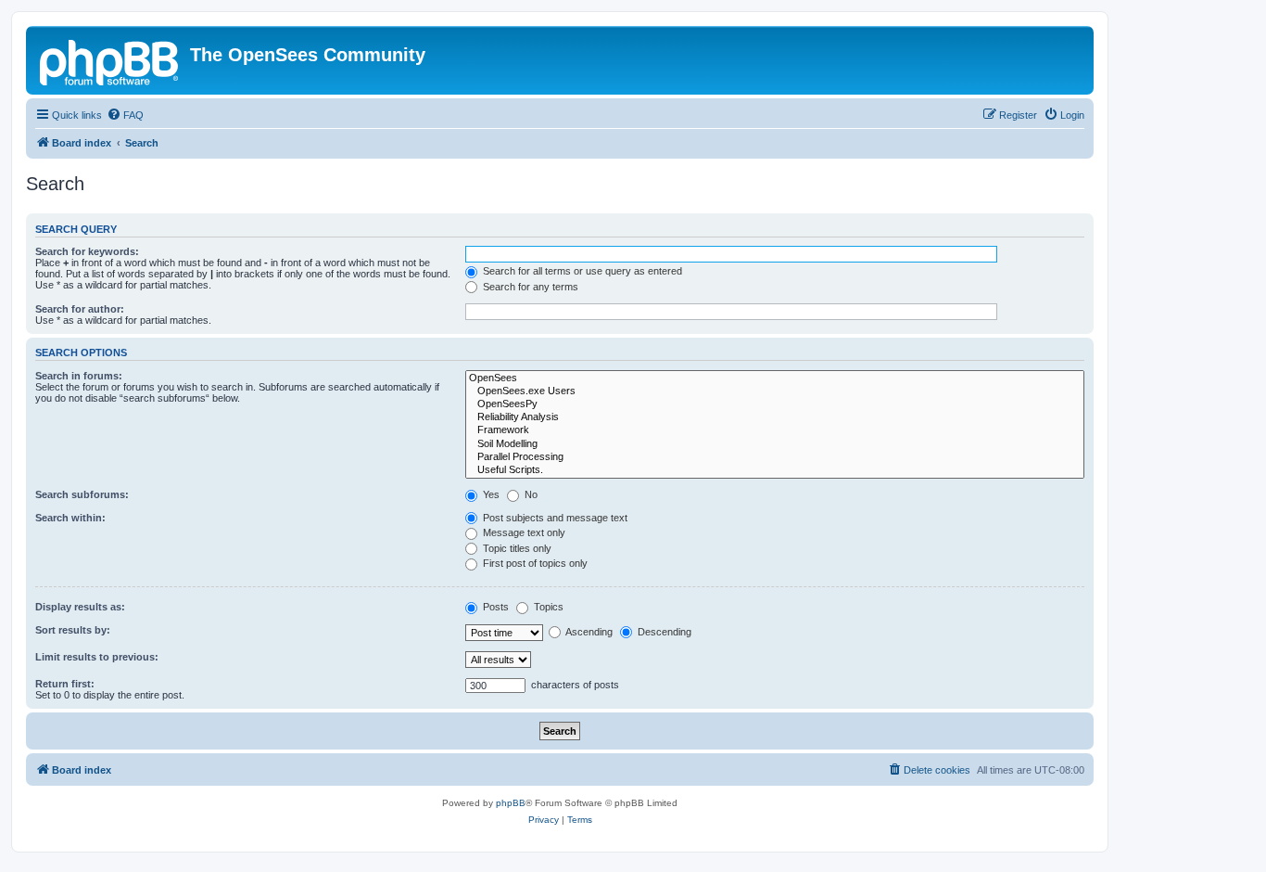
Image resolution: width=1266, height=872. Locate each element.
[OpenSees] (774, 378)
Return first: (65, 683)
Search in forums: (78, 375)
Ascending (588, 631)
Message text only (522, 532)
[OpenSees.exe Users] (774, 391)
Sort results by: (72, 629)
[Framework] (774, 430)
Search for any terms (529, 286)
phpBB (510, 803)
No (530, 494)
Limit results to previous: (96, 656)
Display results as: (80, 606)
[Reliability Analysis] (774, 417)
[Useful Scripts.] (774, 470)
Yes (490, 494)
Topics (547, 606)
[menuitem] (125, 115)
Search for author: (79, 308)
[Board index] (110, 60)
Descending (663, 631)
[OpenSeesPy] (774, 404)
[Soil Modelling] (774, 444)
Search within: (70, 517)
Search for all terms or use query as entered (581, 270)
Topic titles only (515, 548)
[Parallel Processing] (774, 457)
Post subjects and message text (553, 517)
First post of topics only (534, 563)
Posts (494, 606)
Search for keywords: (87, 251)
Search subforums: (82, 494)
